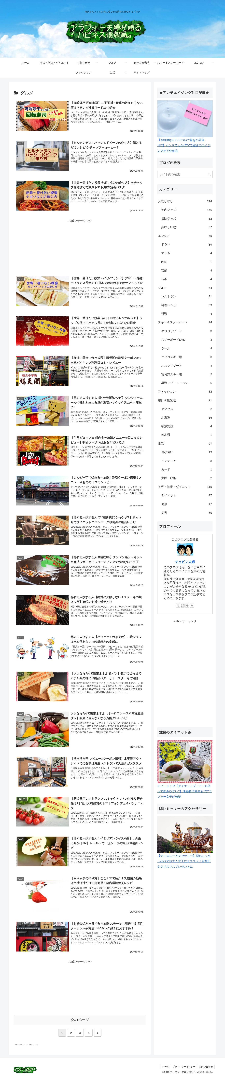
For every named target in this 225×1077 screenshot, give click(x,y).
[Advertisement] (80, 246)
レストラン (186, 296)
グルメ (185, 287)
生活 (185, 443)
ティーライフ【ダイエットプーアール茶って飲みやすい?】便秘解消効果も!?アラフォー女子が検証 (184, 791)
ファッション (185, 391)
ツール (186, 348)
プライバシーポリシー (184, 1066)
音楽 (186, 279)
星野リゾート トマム (186, 383)
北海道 (186, 417)
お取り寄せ (185, 201)
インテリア (186, 461)
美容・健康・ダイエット (185, 486)
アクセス (186, 409)
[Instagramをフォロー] (183, 606)
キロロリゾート (186, 331)
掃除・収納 (186, 478)
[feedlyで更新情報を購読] (187, 606)
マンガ (186, 253)
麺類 (186, 313)
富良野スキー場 (186, 374)
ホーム (165, 1066)
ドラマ (186, 244)
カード (186, 469)
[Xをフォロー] (178, 606)
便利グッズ (186, 210)
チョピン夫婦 (185, 562)
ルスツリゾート (186, 365)
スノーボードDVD (186, 339)
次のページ (80, 1020)
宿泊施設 (186, 426)
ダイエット (186, 495)
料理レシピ (186, 305)
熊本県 (186, 434)
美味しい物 (186, 227)
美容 (186, 512)
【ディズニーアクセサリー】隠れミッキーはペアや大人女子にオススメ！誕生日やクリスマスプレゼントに (184, 861)
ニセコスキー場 (186, 357)
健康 (186, 504)
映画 (186, 262)
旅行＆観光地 (185, 400)
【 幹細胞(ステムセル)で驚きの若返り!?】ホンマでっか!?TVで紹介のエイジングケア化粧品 (184, 145)
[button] (209, 174)
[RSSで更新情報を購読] (192, 606)
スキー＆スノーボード (185, 322)
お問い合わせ (206, 1066)
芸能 (186, 270)
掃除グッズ (186, 218)
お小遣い (186, 452)
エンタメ (185, 235)
